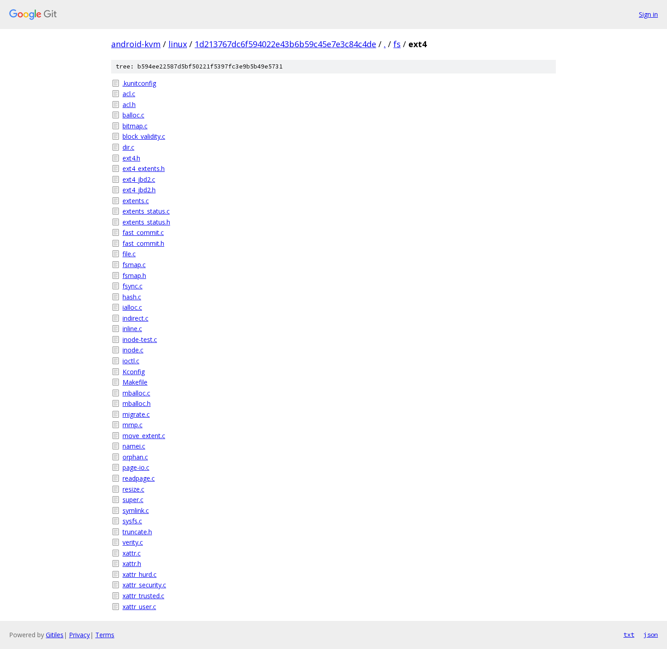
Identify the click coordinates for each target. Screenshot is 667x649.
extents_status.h (146, 222)
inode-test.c (140, 339)
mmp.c (132, 424)
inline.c (132, 328)
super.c (133, 499)
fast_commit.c (143, 232)
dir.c (128, 147)
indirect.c (135, 318)
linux (177, 44)
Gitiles (55, 634)
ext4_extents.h (144, 168)
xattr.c (132, 553)
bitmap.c (135, 126)
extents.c (136, 200)
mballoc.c (136, 393)
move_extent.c (144, 435)
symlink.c (136, 510)
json (650, 634)
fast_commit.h (143, 243)
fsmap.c (134, 264)
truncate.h (137, 531)
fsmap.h (134, 275)
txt (628, 634)
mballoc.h (137, 403)
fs (397, 44)
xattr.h (132, 563)
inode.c (133, 350)
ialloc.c (132, 307)
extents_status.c (146, 211)
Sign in (648, 14)
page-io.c (136, 467)
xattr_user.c (139, 606)
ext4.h (131, 158)
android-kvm (136, 44)
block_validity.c (144, 136)
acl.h (129, 104)
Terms (104, 634)
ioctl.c (131, 360)
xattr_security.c (144, 585)
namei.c (134, 446)
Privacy (79, 634)
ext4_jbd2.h (139, 189)
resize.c (133, 489)
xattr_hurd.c (140, 574)
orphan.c (135, 457)
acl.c (129, 93)
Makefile (135, 382)
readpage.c (139, 478)
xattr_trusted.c (143, 595)
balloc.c (133, 115)
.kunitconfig (139, 83)
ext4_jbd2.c (139, 179)
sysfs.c (132, 521)
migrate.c (136, 414)
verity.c (133, 542)
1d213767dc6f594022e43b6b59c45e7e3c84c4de (285, 44)
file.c (129, 253)
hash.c (132, 297)
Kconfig (134, 371)
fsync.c (132, 286)
